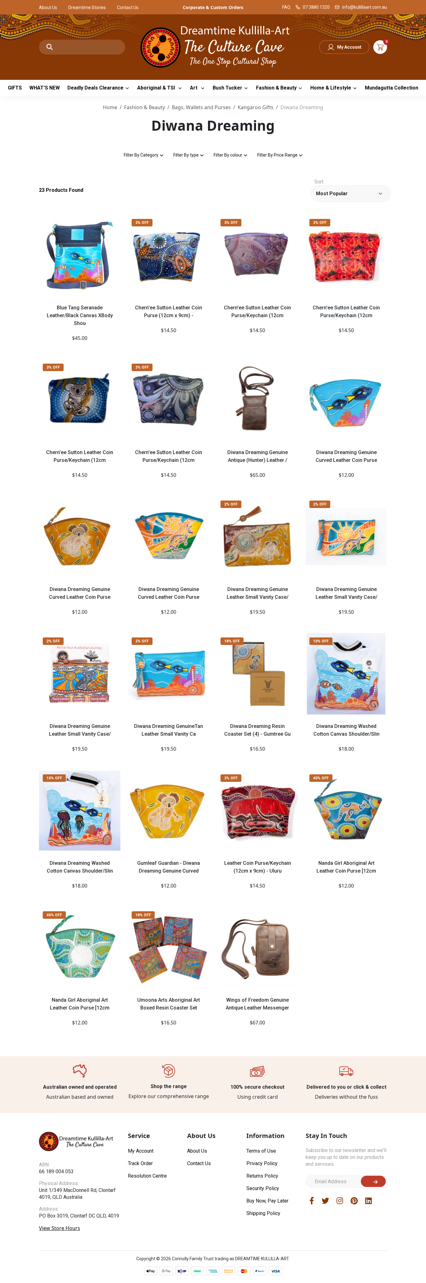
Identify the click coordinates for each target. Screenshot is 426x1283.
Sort (318, 182)
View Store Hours (59, 1228)
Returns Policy (262, 1176)
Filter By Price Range (277, 155)
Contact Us (127, 7)
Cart (380, 47)
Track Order (140, 1163)
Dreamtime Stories (87, 7)
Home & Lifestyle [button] (330, 88)
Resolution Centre (147, 1176)
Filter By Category (141, 155)
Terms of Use (261, 1151)
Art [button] (194, 88)
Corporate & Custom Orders (213, 7)
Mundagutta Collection (391, 88)
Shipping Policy (263, 1213)
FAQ (286, 7)
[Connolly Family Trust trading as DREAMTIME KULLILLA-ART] (213, 46)
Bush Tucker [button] (227, 88)
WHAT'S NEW (44, 88)
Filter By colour (228, 155)
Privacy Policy (262, 1163)
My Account (349, 47)
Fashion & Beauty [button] (276, 88)
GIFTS (15, 88)
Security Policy (262, 1188)
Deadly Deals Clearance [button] (95, 88)
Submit (373, 1181)
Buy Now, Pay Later (267, 1201)
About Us (48, 7)
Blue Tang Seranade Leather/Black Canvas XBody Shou (80, 315)
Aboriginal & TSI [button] (156, 88)
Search (49, 47)
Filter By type (186, 155)
